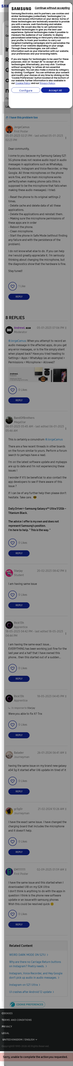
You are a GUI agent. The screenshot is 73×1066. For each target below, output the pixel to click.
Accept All (55, 90)
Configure (25, 91)
